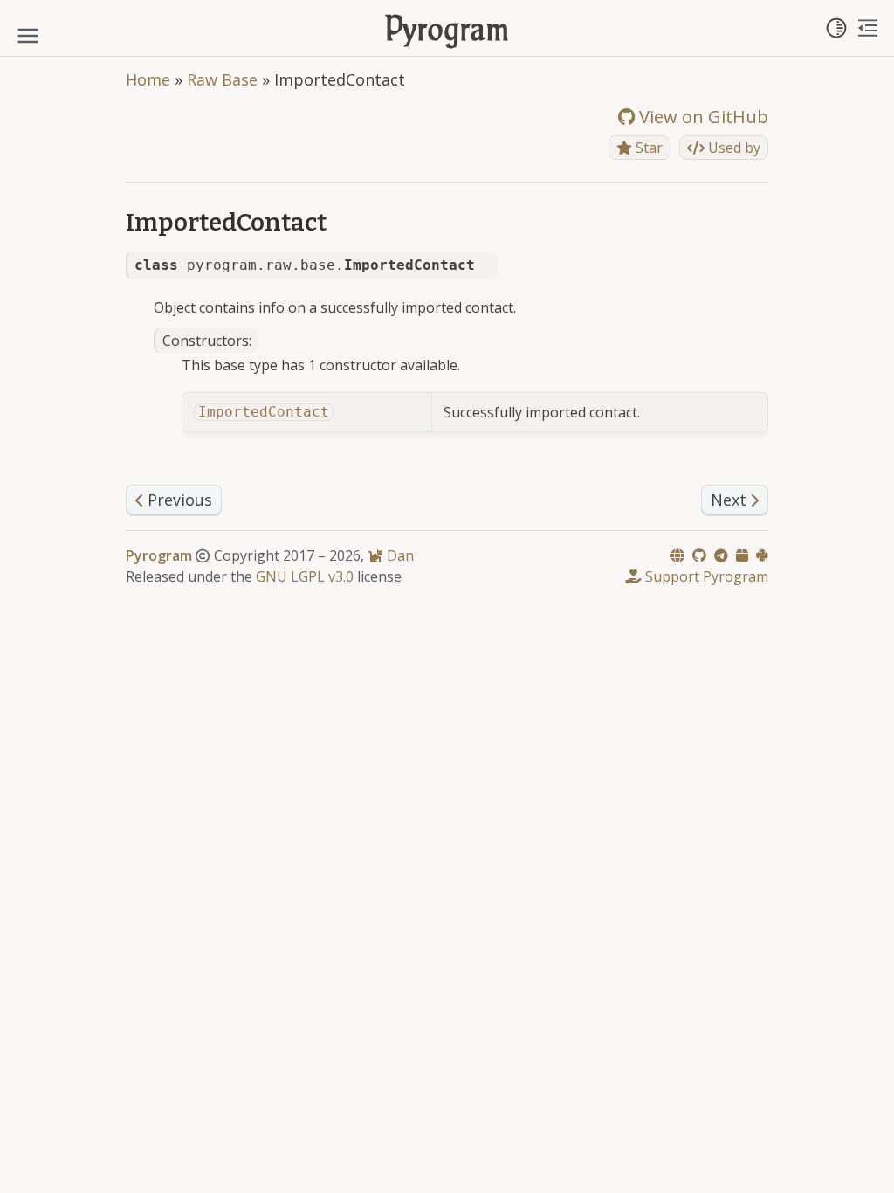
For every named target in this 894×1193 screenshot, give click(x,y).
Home (148, 79)
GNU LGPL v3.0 (305, 576)
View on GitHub (701, 116)
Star (647, 147)
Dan (398, 555)
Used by (732, 147)
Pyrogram (447, 32)
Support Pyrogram (705, 576)
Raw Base (222, 79)
